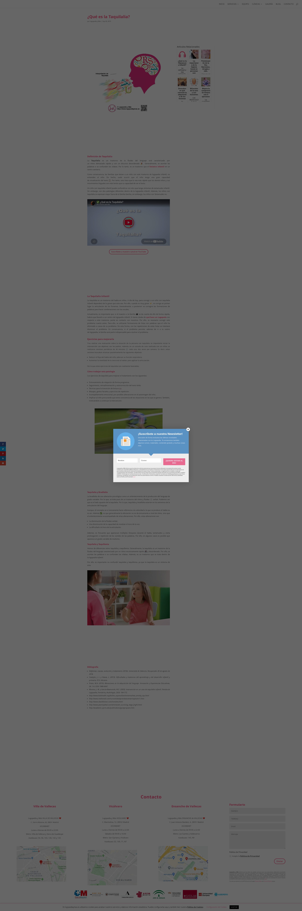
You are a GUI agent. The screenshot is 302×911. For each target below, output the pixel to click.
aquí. (134, 477)
